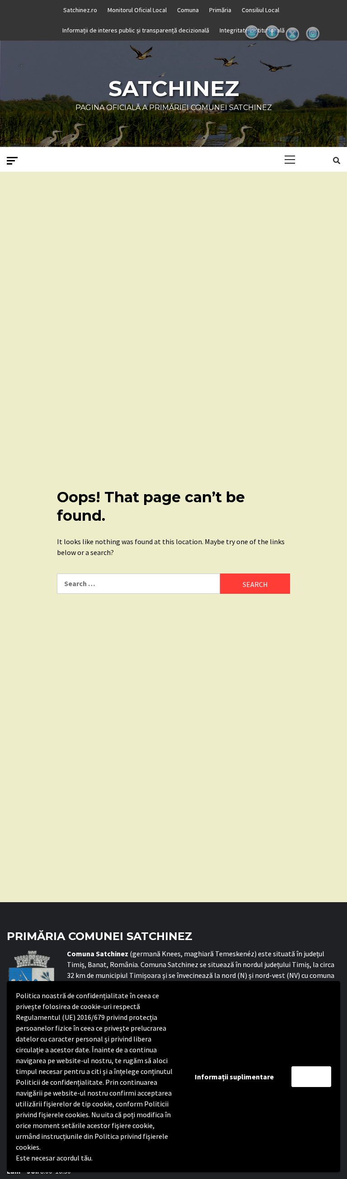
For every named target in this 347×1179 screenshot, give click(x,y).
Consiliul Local (260, 10)
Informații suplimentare (234, 1076)
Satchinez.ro (80, 10)
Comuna (188, 10)
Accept (311, 1076)
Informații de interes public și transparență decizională (135, 30)
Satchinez (173, 88)
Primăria (220, 10)
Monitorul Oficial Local (137, 10)
